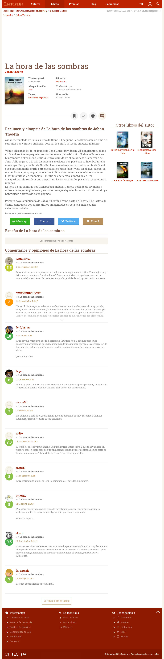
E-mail (95, 221)
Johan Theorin (23, 15)
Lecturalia (8, 15)
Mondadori (61, 81)
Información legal (19, 617)
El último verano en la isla (123, 151)
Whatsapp (22, 221)
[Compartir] (142, 4)
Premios (74, 4)
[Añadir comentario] (102, 116)
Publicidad (15, 636)
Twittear (71, 221)
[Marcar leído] (83, 116)
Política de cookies (20, 627)
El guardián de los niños (146, 151)
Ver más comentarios (56, 601)
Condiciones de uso (20, 631)
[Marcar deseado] (93, 116)
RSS (122, 631)
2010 (30, 89)
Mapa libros (69, 622)
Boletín (124, 636)
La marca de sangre (122, 180)
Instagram (126, 627)
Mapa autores (70, 617)
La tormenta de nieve (147, 180)
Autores (35, 4)
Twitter (124, 622)
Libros (55, 4)
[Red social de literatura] (14, 4)
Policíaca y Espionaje (38, 97)
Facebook (125, 617)
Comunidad (112, 4)
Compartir (46, 221)
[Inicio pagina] (158, 612)
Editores (67, 627)
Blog (93, 4)
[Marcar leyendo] (74, 116)
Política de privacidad (21, 622)
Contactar (15, 641)
